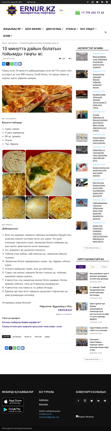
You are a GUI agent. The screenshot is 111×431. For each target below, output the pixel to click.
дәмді (47, 336)
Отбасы (71, 28)
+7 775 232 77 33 (92, 12)
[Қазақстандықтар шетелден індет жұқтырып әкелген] (82, 167)
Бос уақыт (87, 28)
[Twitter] (97, 2)
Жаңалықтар (12, 28)
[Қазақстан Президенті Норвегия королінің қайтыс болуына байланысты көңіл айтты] (82, 226)
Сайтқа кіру (31, 2)
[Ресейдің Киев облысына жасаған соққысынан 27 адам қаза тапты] (82, 94)
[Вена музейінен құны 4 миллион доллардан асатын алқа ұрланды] (82, 56)
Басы (4, 43)
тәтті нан (38, 336)
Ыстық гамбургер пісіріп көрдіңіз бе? (21, 322)
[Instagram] (92, 2)
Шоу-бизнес (33, 28)
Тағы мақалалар (92, 248)
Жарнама (43, 404)
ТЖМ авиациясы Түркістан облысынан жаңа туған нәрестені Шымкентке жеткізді (100, 211)
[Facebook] (88, 2)
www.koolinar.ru (67, 314)
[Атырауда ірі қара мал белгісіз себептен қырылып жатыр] (82, 74)
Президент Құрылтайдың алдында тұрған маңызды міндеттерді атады (99, 344)
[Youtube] (107, 2)
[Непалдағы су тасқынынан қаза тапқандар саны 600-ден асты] (82, 150)
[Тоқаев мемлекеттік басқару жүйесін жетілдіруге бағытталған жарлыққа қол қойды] (82, 115)
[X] (8, 64)
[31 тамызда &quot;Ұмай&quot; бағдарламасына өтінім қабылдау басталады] (82, 290)
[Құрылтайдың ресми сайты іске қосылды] (82, 137)
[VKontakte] (102, 2)
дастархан (16, 336)
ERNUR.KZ (65, 310)
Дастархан (12, 43)
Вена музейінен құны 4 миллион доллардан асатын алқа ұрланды (100, 62)
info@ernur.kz (45, 414)
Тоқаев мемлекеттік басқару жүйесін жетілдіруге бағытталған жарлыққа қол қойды (100, 123)
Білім (6, 35)
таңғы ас (28, 336)
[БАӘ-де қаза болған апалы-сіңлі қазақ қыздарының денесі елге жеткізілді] (82, 182)
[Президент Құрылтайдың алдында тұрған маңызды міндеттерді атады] (82, 342)
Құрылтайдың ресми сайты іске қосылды (99, 140)
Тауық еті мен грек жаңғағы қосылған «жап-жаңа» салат (32, 326)
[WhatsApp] (12, 64)
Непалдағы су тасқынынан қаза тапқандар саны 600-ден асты (100, 155)
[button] (105, 32)
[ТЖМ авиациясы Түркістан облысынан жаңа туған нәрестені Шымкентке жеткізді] (82, 203)
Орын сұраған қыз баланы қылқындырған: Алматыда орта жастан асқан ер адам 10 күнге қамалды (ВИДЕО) (99, 311)
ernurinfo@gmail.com (49, 417)
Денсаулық (53, 28)
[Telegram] (16, 64)
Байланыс (44, 399)
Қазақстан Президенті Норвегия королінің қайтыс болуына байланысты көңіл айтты (100, 234)
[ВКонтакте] (3, 64)
